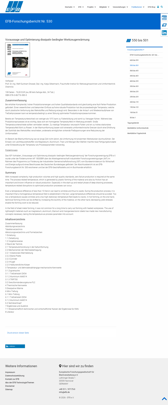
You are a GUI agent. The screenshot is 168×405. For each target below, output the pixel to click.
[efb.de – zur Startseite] (14, 6)
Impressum (10, 372)
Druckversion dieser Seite (18, 333)
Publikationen (136, 7)
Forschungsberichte (135, 50)
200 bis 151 (134, 102)
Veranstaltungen (119, 7)
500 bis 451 (134, 71)
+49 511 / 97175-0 (67, 389)
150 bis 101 (134, 107)
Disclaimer (10, 386)
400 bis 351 (134, 81)
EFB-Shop (151, 7)
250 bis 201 (134, 97)
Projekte (90, 7)
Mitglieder (103, 7)
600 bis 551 (134, 60)
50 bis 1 (133, 118)
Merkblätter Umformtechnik (137, 128)
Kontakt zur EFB (12, 379)
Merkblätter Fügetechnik (136, 133)
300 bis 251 (134, 92)
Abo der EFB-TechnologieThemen (19, 382)
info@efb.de (64, 392)
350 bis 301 (134, 86)
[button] (15, 346)
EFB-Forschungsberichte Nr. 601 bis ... (144, 55)
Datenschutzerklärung (14, 376)
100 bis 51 (134, 112)
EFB (79, 7)
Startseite (68, 7)
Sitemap (9, 389)
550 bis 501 (134, 65)
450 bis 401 (134, 76)
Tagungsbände (133, 123)
